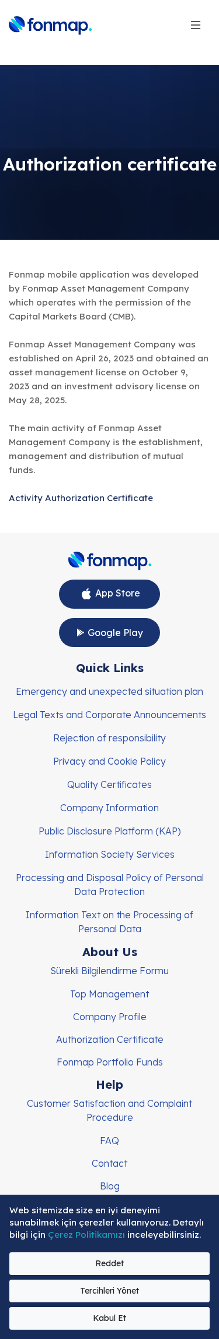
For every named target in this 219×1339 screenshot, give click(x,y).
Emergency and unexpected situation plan (109, 691)
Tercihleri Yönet (109, 1290)
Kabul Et (109, 1318)
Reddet (109, 1263)
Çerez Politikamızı (87, 1234)
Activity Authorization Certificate (81, 497)
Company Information (109, 808)
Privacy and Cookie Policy (109, 761)
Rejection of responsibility (109, 738)
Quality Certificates (109, 784)
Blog (110, 1186)
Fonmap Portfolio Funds (110, 1062)
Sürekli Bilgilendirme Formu (109, 970)
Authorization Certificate (110, 1039)
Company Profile (110, 1016)
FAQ (109, 1140)
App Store (116, 593)
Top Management (109, 994)
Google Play (114, 632)
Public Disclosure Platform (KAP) (110, 831)
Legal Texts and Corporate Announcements (109, 714)
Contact (109, 1163)
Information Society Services (110, 854)
